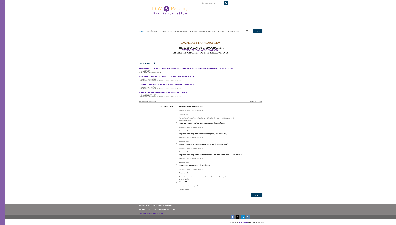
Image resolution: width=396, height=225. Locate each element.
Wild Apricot (243, 222)
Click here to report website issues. (151, 213)
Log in (257, 31)
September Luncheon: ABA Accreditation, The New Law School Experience (166, 76)
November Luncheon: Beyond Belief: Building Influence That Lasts (163, 92)
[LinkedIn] (243, 217)
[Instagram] (248, 217)
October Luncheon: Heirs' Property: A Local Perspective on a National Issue (166, 84)
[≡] (244, 31)
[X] (237, 217)
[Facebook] (232, 217)
